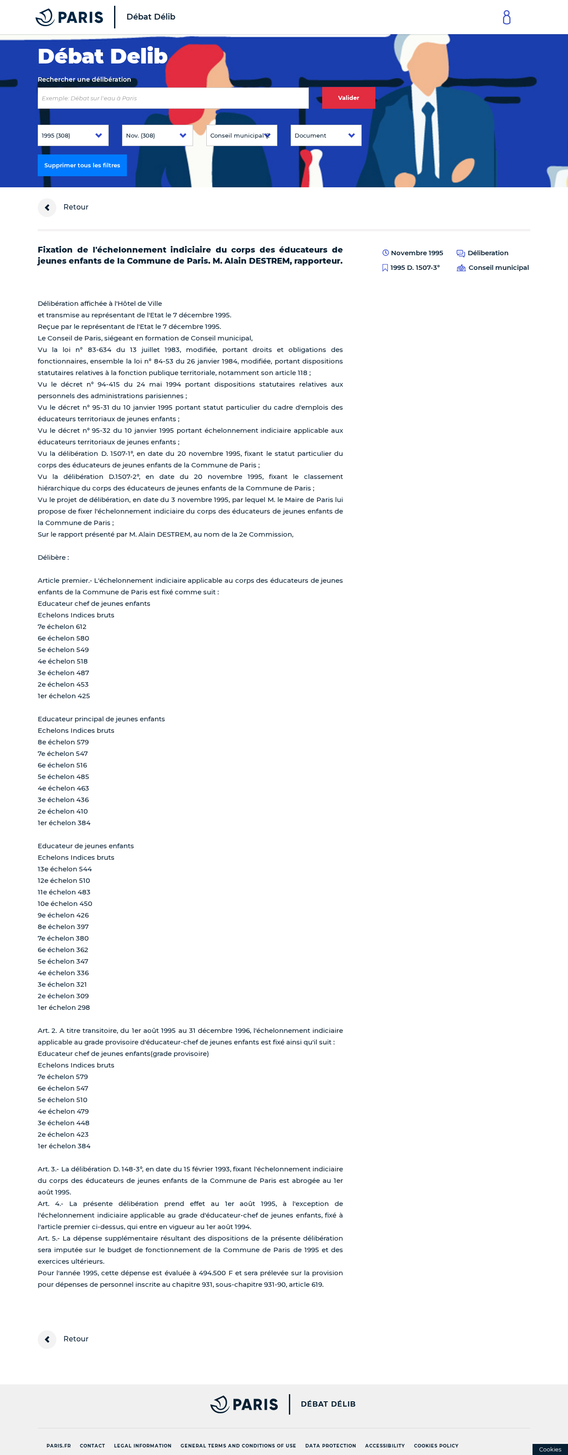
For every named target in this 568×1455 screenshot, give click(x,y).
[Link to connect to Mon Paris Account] (506, 17)
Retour (75, 207)
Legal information (143, 1446)
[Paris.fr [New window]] (154, 1404)
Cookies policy (436, 1446)
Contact (92, 1446)
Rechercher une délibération (84, 79)
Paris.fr (59, 1446)
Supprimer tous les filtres (82, 165)
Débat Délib (328, 1404)
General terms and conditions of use (238, 1446)
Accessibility (385, 1446)
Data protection (330, 1446)
